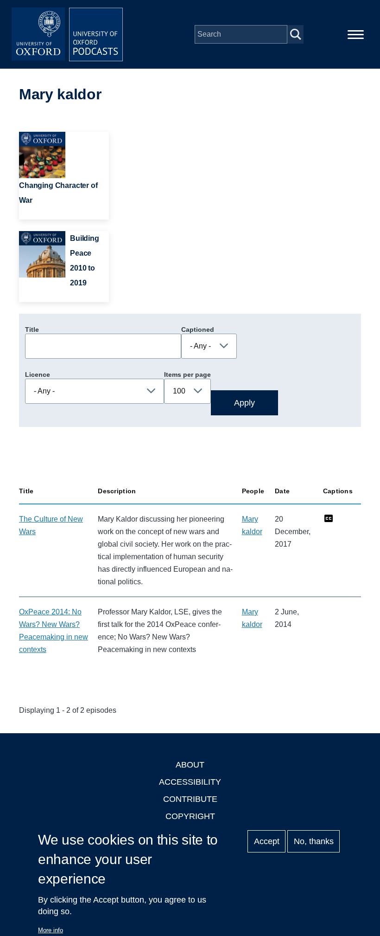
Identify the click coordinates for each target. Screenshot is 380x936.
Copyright (190, 816)
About (190, 764)
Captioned (197, 329)
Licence (37, 374)
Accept (266, 841)
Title (32, 329)
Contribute (190, 799)
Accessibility (190, 782)
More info (50, 930)
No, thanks (314, 841)
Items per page (187, 374)
